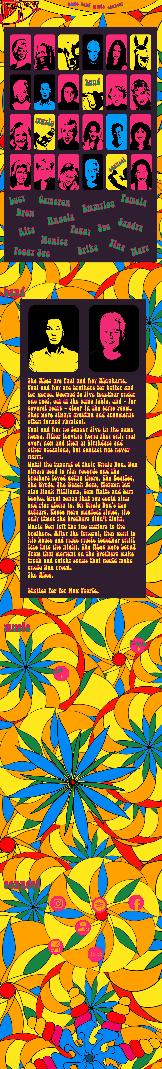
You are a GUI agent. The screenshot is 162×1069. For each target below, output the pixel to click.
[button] (20, 52)
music (99, 6)
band (86, 4)
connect (115, 5)
